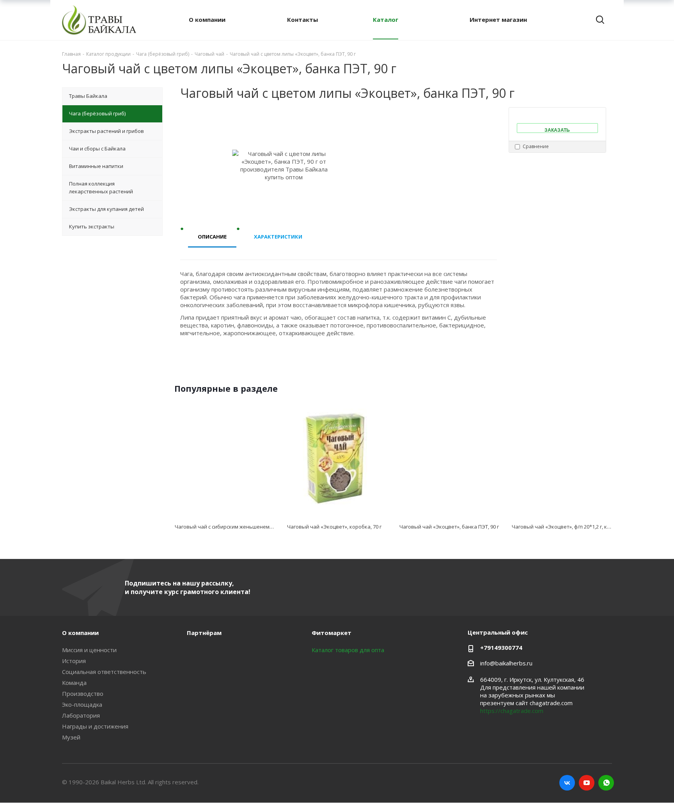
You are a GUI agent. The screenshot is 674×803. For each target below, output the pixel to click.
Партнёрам (204, 633)
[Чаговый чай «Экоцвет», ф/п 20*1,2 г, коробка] (562, 458)
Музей (71, 737)
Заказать (557, 129)
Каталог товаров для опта (348, 650)
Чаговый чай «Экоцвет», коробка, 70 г (334, 526)
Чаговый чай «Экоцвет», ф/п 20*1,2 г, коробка (568, 526)
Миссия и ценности (89, 650)
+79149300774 (501, 647)
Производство (82, 693)
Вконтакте (567, 783)
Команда (74, 682)
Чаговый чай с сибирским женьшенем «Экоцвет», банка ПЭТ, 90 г (256, 526)
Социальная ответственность (104, 672)
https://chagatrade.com (511, 711)
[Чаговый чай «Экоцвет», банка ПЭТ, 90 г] (449, 458)
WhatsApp (606, 783)
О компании (80, 633)
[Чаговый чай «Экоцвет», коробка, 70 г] (337, 458)
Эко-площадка (82, 704)
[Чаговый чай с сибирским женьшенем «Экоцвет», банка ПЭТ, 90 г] (225, 458)
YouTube (586, 783)
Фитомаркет (331, 633)
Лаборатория (81, 715)
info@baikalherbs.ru (506, 663)
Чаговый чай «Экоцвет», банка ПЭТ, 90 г (449, 526)
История (74, 661)
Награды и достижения (95, 726)
